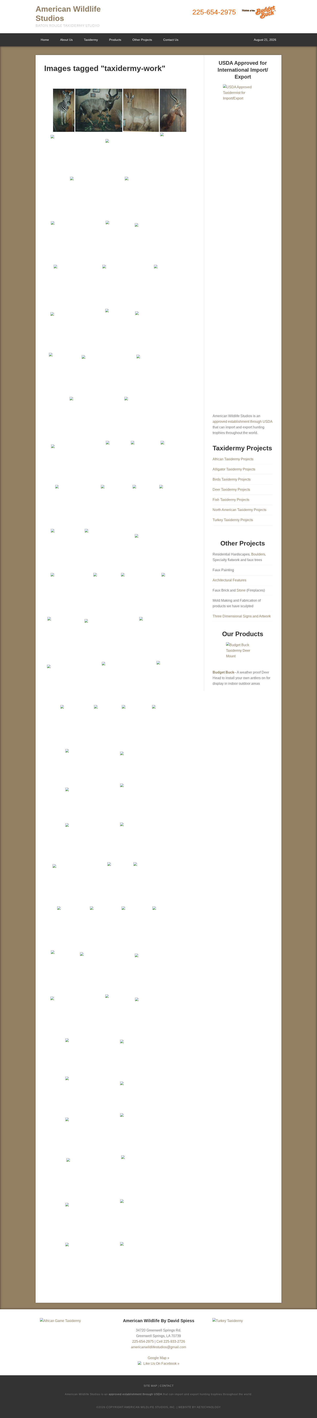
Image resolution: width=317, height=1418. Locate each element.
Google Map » (158, 1358)
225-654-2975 (214, 12)
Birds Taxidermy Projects (232, 479)
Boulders (258, 554)
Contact (167, 1385)
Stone (241, 590)
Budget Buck (223, 672)
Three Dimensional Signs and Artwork (242, 616)
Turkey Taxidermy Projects (233, 520)
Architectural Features (229, 580)
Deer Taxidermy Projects (231, 489)
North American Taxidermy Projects (239, 510)
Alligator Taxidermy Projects (234, 469)
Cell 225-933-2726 (170, 1341)
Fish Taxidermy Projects (231, 500)
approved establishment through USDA (242, 421)
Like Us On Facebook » (161, 1363)
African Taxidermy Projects (233, 459)
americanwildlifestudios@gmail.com (158, 1347)
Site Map (150, 1385)
